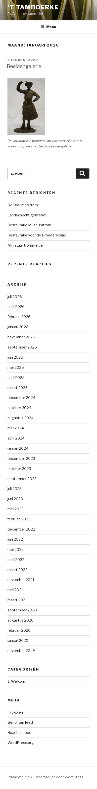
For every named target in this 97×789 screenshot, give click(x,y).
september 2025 (22, 347)
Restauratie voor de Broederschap (36, 235)
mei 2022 (15, 549)
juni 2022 (15, 539)
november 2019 (21, 651)
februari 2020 (19, 630)
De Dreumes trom (22, 205)
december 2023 (21, 458)
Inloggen (15, 712)
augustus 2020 (20, 620)
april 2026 (16, 306)
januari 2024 (17, 448)
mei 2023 (15, 509)
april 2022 (15, 559)
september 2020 (22, 610)
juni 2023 (15, 499)
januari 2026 (17, 327)
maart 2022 (17, 570)
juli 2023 (14, 489)
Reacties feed (19, 732)
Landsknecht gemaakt (26, 215)
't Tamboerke (33, 7)
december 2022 (21, 529)
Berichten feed (20, 722)
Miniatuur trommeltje (25, 245)
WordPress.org (20, 743)
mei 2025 (15, 367)
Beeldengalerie (24, 66)
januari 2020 (17, 640)
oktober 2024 (19, 408)
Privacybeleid (18, 777)
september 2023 (22, 479)
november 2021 (21, 580)
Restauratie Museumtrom (29, 225)
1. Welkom (16, 681)
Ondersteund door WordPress (59, 777)
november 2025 (21, 337)
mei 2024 (15, 428)
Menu (51, 27)
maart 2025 (17, 388)
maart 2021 (17, 600)
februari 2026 (19, 317)
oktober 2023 (19, 468)
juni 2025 (15, 357)
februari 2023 (18, 519)
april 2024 (16, 438)
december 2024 (21, 397)
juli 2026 (14, 297)
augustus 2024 (20, 418)
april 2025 (16, 377)
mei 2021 (15, 590)
